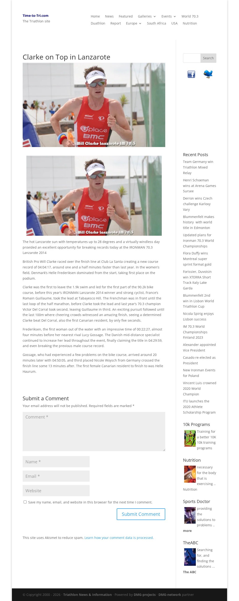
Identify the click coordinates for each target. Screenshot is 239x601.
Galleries (145, 16)
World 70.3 (190, 16)
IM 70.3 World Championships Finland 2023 (195, 332)
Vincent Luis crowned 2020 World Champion (199, 388)
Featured (126, 16)
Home (95, 16)
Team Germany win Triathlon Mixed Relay (198, 167)
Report (115, 23)
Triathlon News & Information (87, 594)
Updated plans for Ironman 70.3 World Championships (198, 240)
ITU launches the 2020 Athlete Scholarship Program (199, 407)
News (109, 16)
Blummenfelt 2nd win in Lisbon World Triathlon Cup (198, 301)
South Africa (156, 23)
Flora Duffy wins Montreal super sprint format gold (197, 259)
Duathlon (98, 23)
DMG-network (169, 594)
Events (167, 16)
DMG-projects (145, 594)
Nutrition (190, 23)
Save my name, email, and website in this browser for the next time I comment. (90, 502)
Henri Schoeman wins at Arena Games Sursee (199, 185)
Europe (131, 23)
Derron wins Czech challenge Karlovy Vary (197, 204)
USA (174, 23)
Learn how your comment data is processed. (119, 537)
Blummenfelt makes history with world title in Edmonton (198, 222)
